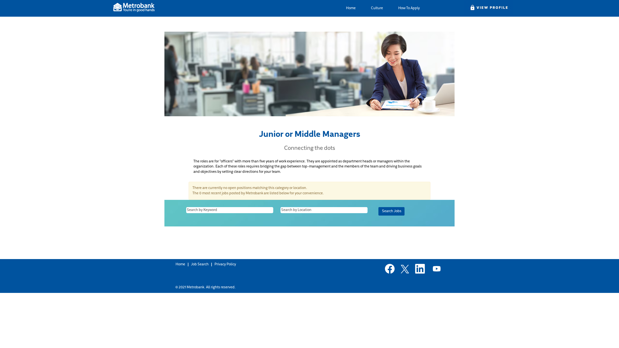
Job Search (200, 264)
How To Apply (409, 8)
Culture (377, 8)
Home (351, 8)
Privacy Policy (225, 264)
